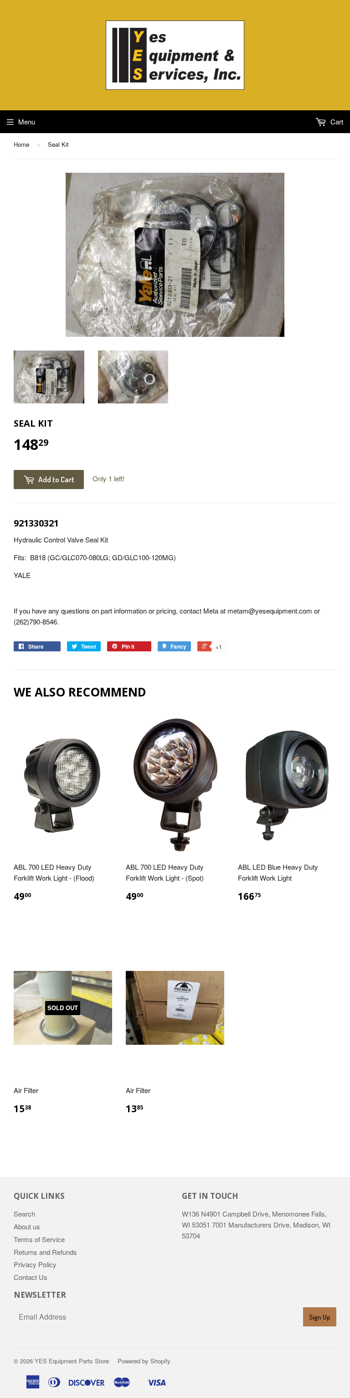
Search (24, 1213)
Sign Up (319, 1317)
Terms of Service (39, 1239)
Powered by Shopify (144, 1361)
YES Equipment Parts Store (72, 1361)
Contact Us (30, 1277)
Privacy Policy (35, 1264)
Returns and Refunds (45, 1252)
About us (27, 1226)
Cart (336, 121)
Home (21, 144)
